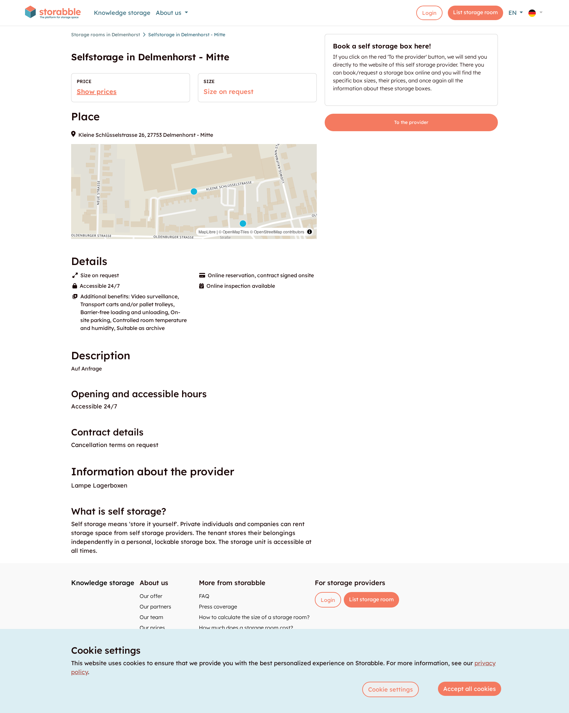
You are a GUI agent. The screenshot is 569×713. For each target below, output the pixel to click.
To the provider (411, 122)
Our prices (152, 627)
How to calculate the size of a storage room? (254, 617)
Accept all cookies (469, 689)
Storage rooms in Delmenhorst (105, 35)
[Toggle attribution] (309, 232)
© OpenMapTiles (234, 231)
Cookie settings (390, 689)
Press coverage (218, 606)
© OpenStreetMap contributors (277, 231)
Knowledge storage (122, 12)
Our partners (155, 606)
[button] (535, 13)
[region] (194, 191)
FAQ (204, 596)
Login (429, 13)
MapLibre (207, 231)
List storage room (475, 12)
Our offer (151, 596)
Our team (151, 617)
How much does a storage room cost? (246, 627)
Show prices (97, 91)
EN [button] (513, 12)
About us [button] (169, 12)
